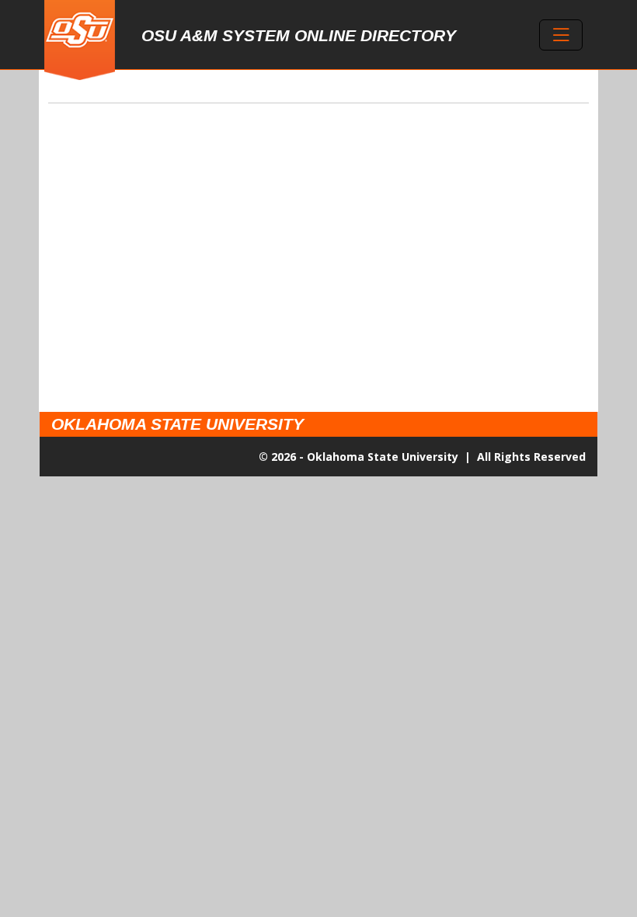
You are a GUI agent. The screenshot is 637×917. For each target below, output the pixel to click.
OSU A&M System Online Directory (298, 35)
